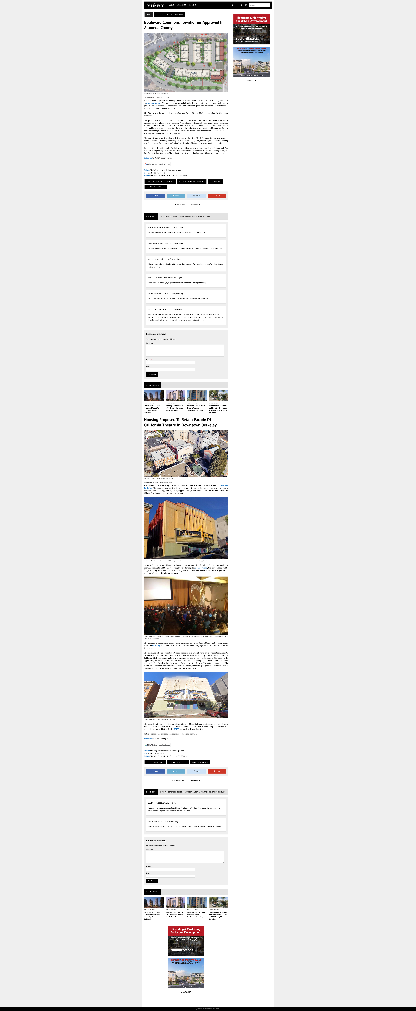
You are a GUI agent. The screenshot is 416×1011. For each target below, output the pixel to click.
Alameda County (153, 103)
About (171, 5)
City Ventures (215, 181)
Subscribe (181, 5)
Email (148, 366)
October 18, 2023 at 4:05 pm (165, 278)
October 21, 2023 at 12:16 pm (166, 293)
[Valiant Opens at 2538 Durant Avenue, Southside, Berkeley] (197, 400)
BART (176, 729)
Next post (194, 205)
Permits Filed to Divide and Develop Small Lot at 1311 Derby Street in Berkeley (218, 409)
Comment (149, 343)
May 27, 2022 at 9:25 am (163, 821)
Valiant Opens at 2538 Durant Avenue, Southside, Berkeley (196, 408)
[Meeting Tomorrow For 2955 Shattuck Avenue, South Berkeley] (175, 400)
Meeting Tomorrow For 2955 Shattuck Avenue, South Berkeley (174, 408)
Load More (186, 999)
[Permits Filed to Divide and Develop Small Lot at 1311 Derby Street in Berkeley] (218, 400)
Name (148, 360)
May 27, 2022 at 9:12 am (161, 803)
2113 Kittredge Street (155, 762)
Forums (192, 5)
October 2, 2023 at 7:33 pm (167, 243)
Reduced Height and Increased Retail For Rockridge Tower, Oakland (152, 409)
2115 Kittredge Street (178, 762)
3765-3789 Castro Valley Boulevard (160, 181)
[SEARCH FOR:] (259, 5)
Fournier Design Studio (156, 187)
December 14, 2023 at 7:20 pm (165, 309)
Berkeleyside (201, 568)
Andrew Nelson (166, 482)
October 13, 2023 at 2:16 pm (165, 259)
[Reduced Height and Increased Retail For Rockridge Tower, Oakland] (154, 400)
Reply (181, 227)
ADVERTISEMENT (186, 991)
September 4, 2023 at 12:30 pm (165, 227)
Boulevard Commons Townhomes (191, 181)
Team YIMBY (150, 97)
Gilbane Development (200, 762)
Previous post (180, 205)
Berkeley (156, 645)
